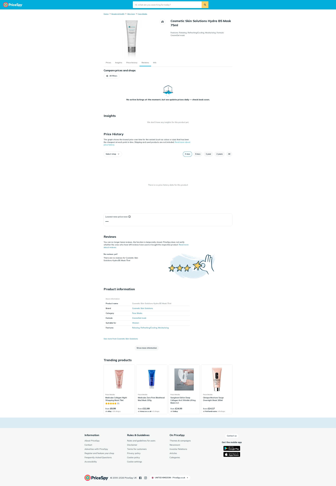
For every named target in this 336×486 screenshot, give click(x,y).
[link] (119, 389)
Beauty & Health (117, 14)
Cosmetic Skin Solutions (142, 308)
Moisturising (163, 328)
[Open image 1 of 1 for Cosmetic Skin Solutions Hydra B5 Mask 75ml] (132, 38)
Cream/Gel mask (139, 318)
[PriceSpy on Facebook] (140, 477)
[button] (111, 76)
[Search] (205, 4)
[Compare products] (162, 22)
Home (106, 14)
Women (135, 323)
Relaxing (136, 328)
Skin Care (131, 14)
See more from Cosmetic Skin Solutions (121, 339)
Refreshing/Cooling (149, 328)
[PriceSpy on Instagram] (145, 477)
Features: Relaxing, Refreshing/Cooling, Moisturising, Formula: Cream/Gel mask (197, 33)
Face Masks (142, 14)
